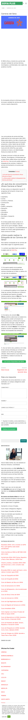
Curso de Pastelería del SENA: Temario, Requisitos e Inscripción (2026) (12, 623)
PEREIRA (3, 695)
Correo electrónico (7, 407)
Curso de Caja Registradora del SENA (12, 601)
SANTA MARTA (5, 699)
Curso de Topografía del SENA (10, 575)
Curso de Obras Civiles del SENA (10, 594)
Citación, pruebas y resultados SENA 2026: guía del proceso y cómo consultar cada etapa (13, 564)
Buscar (23, 440)
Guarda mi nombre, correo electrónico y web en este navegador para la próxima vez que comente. (13, 423)
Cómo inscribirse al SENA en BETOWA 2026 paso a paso (13, 553)
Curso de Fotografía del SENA (9, 579)
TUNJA (3, 703)
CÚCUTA (3, 677)
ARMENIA (4, 652)
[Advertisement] (14, 45)
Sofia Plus (6, 161)
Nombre (4, 400)
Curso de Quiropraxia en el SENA (10, 586)
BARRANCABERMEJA (7, 655)
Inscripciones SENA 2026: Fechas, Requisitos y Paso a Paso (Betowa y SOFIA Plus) (14, 558)
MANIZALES (4, 684)
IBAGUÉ (3, 681)
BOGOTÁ (3, 663)
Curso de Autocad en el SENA (9, 598)
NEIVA (3, 692)
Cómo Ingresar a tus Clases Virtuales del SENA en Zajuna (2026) (12, 613)
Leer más (4, 716)
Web (2, 414)
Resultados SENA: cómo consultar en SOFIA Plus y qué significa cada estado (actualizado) (13, 546)
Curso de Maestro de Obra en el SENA (12, 582)
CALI (2, 674)
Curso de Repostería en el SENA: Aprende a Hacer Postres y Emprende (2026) (13, 618)
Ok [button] (9, 716)
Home (3, 8)
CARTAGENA (4, 670)
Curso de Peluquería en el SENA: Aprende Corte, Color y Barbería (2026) (13, 629)
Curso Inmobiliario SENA (8, 608)
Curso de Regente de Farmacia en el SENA (13, 605)
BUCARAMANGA (6, 666)
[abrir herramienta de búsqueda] (23, 3)
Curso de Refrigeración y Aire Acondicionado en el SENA (14, 590)
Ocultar (17, 171)
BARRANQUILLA (5, 659)
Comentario (5, 387)
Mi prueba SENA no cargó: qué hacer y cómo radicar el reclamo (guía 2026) (14, 571)
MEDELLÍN (4, 688)
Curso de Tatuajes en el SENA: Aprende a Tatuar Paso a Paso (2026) (13, 634)
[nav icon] (26, 3)
